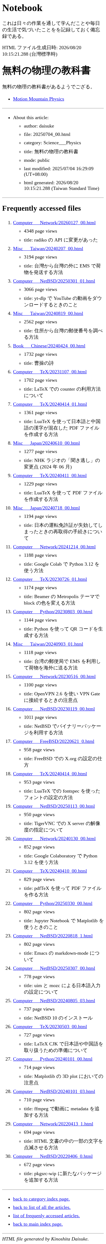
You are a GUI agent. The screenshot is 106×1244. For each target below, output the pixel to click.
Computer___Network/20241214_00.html (54, 546)
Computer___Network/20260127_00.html (54, 222)
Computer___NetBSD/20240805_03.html (54, 1000)
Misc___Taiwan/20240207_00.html (48, 248)
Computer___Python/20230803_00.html (52, 611)
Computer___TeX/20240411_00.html (50, 475)
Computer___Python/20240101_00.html (52, 1059)
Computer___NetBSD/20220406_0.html (53, 1156)
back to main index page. (38, 1224)
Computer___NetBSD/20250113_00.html (54, 806)
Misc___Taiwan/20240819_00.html (48, 313)
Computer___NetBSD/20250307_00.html (54, 968)
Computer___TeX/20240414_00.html (50, 773)
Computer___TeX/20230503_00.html (50, 1026)
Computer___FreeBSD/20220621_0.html (53, 741)
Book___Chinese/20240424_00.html (49, 345)
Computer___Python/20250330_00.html (52, 903)
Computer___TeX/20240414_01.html (50, 404)
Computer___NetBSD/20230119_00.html (54, 709)
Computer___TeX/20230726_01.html (50, 579)
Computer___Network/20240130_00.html (54, 838)
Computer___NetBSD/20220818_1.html (53, 935)
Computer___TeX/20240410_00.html (50, 871)
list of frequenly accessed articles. (46, 1215)
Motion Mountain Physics (38, 99)
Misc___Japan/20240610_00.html (46, 443)
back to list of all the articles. (42, 1207)
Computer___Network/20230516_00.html (54, 676)
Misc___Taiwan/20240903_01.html (48, 644)
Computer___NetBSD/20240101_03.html (54, 1091)
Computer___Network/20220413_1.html (53, 1123)
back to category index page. (41, 1199)
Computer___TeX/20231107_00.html (50, 371)
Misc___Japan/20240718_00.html (46, 508)
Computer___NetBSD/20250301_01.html (54, 281)
